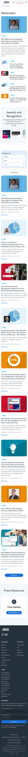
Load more (14, 575)
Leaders (3, 657)
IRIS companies (5, 655)
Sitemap (3, 663)
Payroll (19, 650)
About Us (3, 645)
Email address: (5, 715)
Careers (3, 647)
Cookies (23, 737)
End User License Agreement (6, 695)
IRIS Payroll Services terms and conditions (5, 683)
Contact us (4, 650)
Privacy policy (14, 734)
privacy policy (12, 727)
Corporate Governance (14, 740)
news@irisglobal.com (14, 612)
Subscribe (14, 722)
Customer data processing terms (5, 690)
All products (20, 655)
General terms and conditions (5, 673)
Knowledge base (5, 660)
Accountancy (20, 645)
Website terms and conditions (10, 737)
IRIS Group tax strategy (14, 742)
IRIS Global (4, 665)
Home (2, 6)
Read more (4, 215)
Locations (4, 652)
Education (20, 652)
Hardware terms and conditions (5, 678)
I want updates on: (7, 708)
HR (18, 647)
